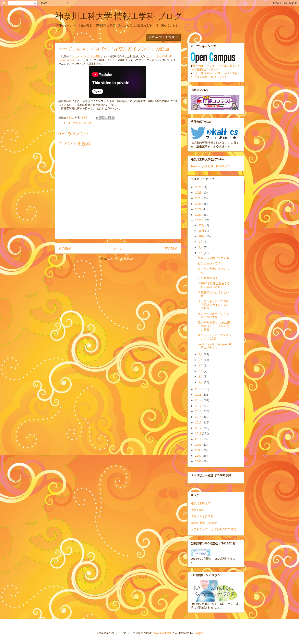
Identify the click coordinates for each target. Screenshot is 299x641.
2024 (198, 198)
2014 (198, 416)
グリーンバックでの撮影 (86, 56)
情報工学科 (198, 509)
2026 (198, 187)
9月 (201, 241)
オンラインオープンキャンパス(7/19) (213, 315)
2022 (198, 209)
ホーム (118, 248)
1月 (201, 382)
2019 (198, 389)
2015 (198, 411)
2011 (198, 433)
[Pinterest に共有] (113, 118)
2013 (198, 422)
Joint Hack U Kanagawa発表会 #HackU (214, 345)
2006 (198, 461)
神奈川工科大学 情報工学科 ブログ (118, 16)
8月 (201, 247)
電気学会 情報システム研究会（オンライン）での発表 (214, 326)
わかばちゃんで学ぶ (210, 263)
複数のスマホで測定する (213, 257)
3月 (201, 371)
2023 (198, 203)
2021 (198, 214)
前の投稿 (171, 248)
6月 (201, 354)
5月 (201, 359)
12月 (202, 225)
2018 (198, 394)
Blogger (198, 632)
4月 (201, 365)
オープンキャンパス (80, 123)
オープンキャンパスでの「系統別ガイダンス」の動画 (213, 305)
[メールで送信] (98, 118)
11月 (202, 230)
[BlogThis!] (101, 118)
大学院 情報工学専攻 (204, 523)
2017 (198, 400)
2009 (198, 444)
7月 (201, 253)
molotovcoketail (162, 632)
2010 (198, 439)
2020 (198, 220)
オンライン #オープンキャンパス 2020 (214, 336)
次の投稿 (64, 248)
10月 (202, 236)
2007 (198, 455)
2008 (198, 450)
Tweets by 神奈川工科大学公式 (210, 166)
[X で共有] (105, 118)
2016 (198, 405)
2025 (198, 192)
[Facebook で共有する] (109, 118)
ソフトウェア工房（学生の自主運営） (215, 529)
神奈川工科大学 (201, 503)
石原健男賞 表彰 (208, 278)
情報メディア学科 (202, 516)
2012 (198, 428)
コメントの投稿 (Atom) (121, 258)
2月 (201, 376)
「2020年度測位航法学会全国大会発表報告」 (214, 285)
